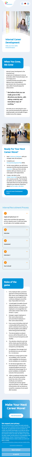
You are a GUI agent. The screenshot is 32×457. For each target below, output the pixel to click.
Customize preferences (16, 445)
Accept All (16, 454)
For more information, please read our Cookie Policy (16, 442)
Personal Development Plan (14, 162)
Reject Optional (16, 449)
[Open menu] (28, 3)
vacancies (9, 169)
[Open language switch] (25, 4)
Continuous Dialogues (15, 156)
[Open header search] (22, 3)
